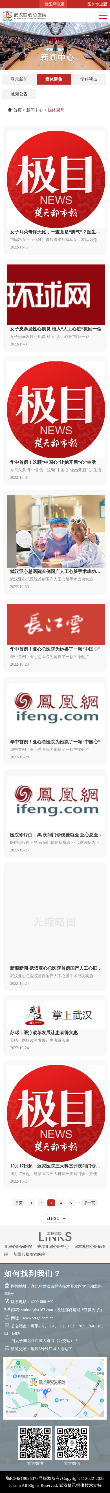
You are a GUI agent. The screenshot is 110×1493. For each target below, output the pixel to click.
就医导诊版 (53, 4)
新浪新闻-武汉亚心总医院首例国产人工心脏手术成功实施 (56, 969)
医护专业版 (96, 4)
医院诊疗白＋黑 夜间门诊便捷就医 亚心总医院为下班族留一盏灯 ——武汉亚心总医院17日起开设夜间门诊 (56, 835)
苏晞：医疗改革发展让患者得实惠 (44, 1032)
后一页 (89, 1203)
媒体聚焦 (53, 79)
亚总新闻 (19, 79)
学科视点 (88, 79)
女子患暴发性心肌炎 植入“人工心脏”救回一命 (56, 328)
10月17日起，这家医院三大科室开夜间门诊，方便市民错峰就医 (55, 1167)
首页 (17, 110)
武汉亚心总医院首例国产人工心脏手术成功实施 (55, 572)
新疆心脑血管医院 (29, 1254)
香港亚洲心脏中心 (53, 1246)
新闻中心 (34, 110)
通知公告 (19, 94)
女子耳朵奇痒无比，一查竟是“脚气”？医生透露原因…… (55, 232)
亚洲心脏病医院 (18, 1246)
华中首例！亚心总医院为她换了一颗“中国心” (55, 649)
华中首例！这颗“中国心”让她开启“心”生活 (53, 462)
